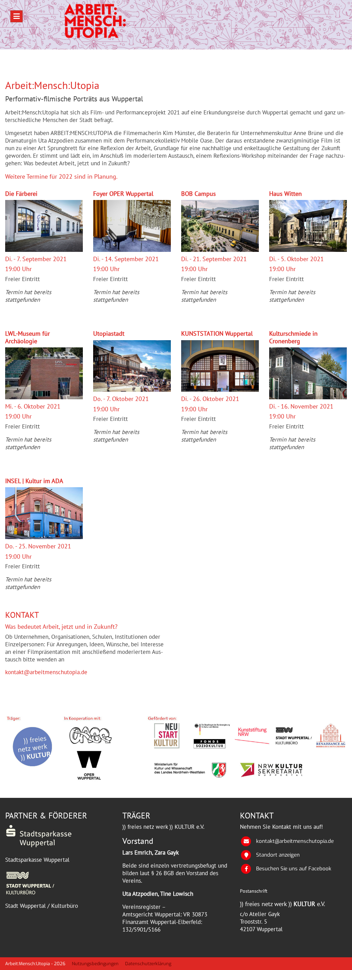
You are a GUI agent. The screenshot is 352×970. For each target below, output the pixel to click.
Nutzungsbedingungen (95, 964)
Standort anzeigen (278, 854)
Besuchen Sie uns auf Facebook (293, 868)
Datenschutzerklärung (148, 964)
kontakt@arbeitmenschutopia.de (46, 672)
